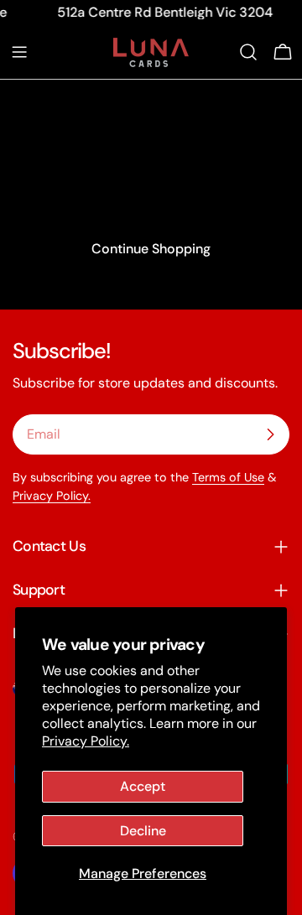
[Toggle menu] (19, 52)
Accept (142, 786)
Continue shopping (151, 248)
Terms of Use (228, 477)
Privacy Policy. (85, 741)
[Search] (248, 52)
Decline (143, 831)
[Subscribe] (270, 434)
